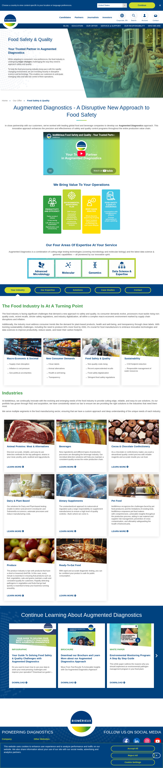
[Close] (156, 755)
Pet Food (116, 500)
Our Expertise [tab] (48, 290)
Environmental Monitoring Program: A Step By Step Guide (130, 657)
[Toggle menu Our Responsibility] (146, 26)
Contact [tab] (138, 290)
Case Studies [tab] (108, 290)
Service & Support (111, 26)
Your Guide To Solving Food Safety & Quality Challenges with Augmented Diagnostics (32, 658)
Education (77, 26)
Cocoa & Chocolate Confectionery (130, 446)
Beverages (65, 446)
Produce (11, 565)
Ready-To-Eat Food (70, 565)
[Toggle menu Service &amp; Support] (122, 26)
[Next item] (156, 655)
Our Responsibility (134, 26)
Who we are (154, 26)
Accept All (133, 748)
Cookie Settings (133, 762)
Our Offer (92, 26)
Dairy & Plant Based (18, 500)
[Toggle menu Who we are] (162, 26)
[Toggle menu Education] (84, 26)
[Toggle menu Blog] (70, 26)
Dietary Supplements (71, 500)
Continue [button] (142, 5)
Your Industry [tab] (18, 290)
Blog (66, 26)
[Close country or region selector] (160, 5)
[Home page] (10, 20)
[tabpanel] (81, 454)
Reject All (133, 755)
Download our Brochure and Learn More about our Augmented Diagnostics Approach (80, 658)
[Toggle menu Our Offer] (99, 26)
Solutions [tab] (78, 290)
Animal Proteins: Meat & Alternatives (28, 446)
